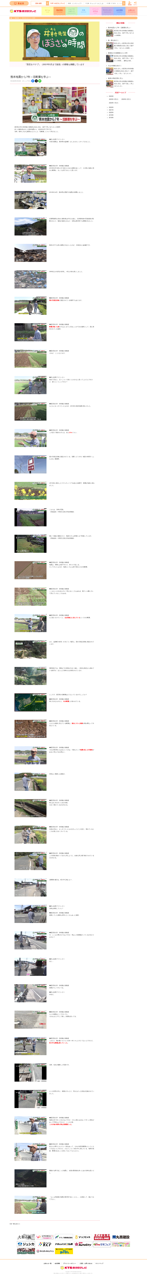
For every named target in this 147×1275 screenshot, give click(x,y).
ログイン (135, 4)
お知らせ (131, 11)
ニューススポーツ (72, 11)
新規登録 (130, 4)
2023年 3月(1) (113, 99)
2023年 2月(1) (126, 99)
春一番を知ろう (15, 1224)
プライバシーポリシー (69, 1263)
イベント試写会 (95, 11)
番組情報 (59, 11)
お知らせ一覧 (48, 1263)
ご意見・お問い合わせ (85, 1263)
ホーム (47, 11)
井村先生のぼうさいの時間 (28, 18)
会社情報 (119, 11)
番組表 (21, 3)
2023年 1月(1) (113, 103)
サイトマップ (99, 1263)
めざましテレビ (59, 3)
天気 (83, 11)
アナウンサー (107, 11)
